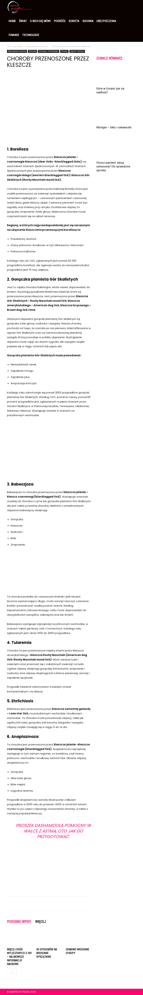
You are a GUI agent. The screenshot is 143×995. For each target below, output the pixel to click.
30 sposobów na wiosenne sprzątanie (46, 953)
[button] (132, 7)
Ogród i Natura (77, 51)
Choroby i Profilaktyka (48, 51)
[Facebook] (10, 78)
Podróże (60, 21)
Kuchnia (87, 21)
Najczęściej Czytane (37, 46)
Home (12, 21)
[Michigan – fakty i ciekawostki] (116, 113)
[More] (42, 78)
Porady (64, 51)
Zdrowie (32, 51)
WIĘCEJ (40, 921)
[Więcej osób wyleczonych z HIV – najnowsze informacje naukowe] (20, 938)
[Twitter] (18, 78)
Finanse (14, 35)
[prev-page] (9, 971)
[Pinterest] (26, 78)
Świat (23, 21)
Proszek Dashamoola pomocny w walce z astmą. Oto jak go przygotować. (53, 831)
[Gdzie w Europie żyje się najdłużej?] (116, 74)
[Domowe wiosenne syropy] (78, 938)
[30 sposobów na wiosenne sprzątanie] (49, 938)
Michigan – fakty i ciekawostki (113, 127)
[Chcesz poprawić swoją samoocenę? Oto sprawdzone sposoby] (116, 148)
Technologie (30, 35)
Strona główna (15, 46)
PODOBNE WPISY (19, 921)
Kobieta (74, 21)
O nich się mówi (40, 21)
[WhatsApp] (34, 78)
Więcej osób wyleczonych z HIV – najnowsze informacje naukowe (19, 957)
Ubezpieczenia (106, 21)
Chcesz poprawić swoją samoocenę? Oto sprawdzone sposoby (113, 166)
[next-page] (15, 971)
